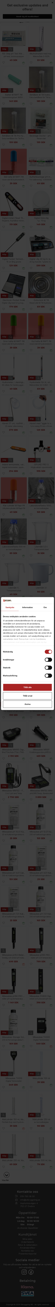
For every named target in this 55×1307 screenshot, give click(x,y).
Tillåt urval (27, 696)
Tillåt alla (27, 687)
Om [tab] (45, 607)
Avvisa (27, 704)
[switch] (48, 660)
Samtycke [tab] (10, 607)
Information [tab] (27, 607)
